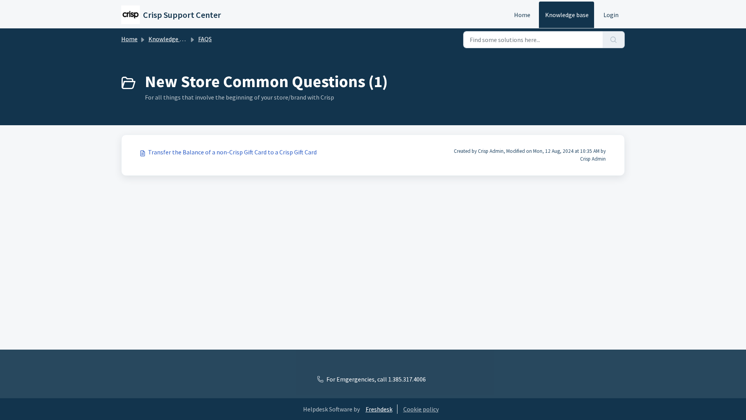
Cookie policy (421, 409)
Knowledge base (567, 15)
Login (611, 15)
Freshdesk (379, 409)
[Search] (614, 39)
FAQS (205, 39)
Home (522, 15)
